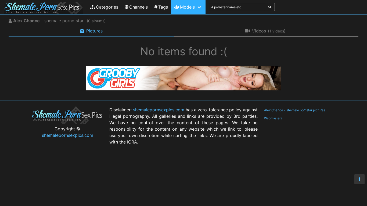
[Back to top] (359, 179)
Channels (138, 7)
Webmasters (273, 118)
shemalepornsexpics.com (67, 135)
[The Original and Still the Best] (183, 88)
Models (187, 7)
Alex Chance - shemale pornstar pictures (294, 110)
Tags (163, 7)
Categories (107, 7)
